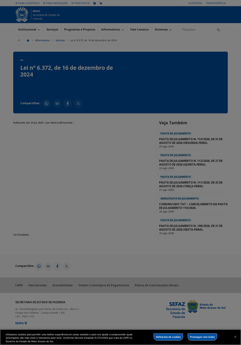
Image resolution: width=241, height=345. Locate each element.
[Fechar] (235, 337)
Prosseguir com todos (202, 336)
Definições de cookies (168, 336)
